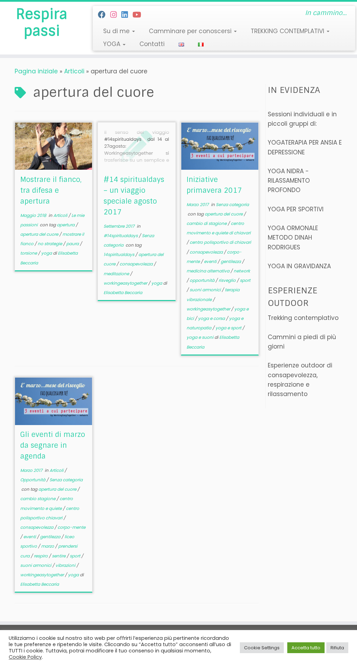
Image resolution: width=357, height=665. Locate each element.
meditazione (117, 274)
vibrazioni (65, 565)
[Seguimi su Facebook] (104, 14)
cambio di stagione (207, 223)
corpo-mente (71, 527)
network (242, 271)
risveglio (228, 280)
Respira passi (41, 22)
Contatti (152, 44)
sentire (59, 556)
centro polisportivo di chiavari (220, 242)
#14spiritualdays (121, 236)
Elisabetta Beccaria (123, 292)
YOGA (112, 44)
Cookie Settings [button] (262, 647)
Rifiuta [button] (337, 647)
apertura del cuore (39, 234)
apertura (66, 225)
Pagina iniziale (36, 71)
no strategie (50, 244)
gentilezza (231, 261)
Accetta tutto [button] (305, 647)
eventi (211, 261)
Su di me (117, 31)
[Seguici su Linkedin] (126, 14)
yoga (47, 253)
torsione (29, 253)
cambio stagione (38, 499)
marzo (48, 546)
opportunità (202, 280)
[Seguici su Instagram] (115, 14)
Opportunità (33, 480)
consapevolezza (137, 264)
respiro (41, 556)
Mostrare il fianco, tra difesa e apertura (51, 190)
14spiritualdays (119, 254)
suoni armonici (206, 290)
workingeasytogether (126, 283)
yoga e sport (228, 328)
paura (73, 244)
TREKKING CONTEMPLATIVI (288, 31)
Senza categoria (232, 204)
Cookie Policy (25, 657)
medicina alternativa (208, 271)
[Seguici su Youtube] (139, 14)
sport (245, 280)
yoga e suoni (200, 337)
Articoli (74, 71)
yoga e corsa (212, 318)
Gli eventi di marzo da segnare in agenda (52, 445)
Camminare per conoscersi (191, 31)
